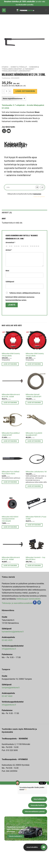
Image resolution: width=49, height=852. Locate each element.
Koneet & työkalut (19, 67)
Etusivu (5, 67)
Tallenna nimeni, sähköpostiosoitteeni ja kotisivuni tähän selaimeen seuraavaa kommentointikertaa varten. (23, 296)
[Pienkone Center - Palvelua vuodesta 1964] (25, 10)
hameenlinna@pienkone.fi (13, 632)
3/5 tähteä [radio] (16, 246)
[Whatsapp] (4, 131)
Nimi (7, 271)
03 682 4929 (7, 640)
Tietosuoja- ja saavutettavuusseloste (17, 603)
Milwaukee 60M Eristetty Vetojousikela (11, 355)
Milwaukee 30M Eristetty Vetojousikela (35, 355)
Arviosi (9, 250)
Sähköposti (10, 282)
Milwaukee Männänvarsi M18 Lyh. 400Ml (11, 558)
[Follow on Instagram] (39, 602)
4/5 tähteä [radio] (24, 246)
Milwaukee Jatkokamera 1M (36, 472)
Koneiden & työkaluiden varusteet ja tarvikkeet (20, 68)
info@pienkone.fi (9, 649)
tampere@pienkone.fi (11, 687)
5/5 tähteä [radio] (34, 246)
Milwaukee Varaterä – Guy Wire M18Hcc (35, 558)
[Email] (9, 131)
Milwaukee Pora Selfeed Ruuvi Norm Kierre (10, 473)
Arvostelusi (10, 243)
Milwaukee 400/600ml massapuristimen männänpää (10, 519)
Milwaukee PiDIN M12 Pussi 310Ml (36, 518)
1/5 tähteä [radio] (6, 246)
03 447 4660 (7, 696)
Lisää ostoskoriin (25, 91)
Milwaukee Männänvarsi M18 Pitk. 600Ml (11, 395)
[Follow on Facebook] (35, 602)
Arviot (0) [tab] (7, 212)
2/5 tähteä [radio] (10, 246)
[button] (4, 10)
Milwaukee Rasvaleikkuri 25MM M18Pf (11, 434)
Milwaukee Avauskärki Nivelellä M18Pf (34, 434)
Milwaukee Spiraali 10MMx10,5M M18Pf (33, 395)
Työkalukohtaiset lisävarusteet (16, 71)
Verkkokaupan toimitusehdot (28, 599)
